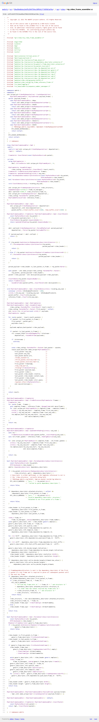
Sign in (95, 3)
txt (91, 719)
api (58, 9)
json (95, 719)
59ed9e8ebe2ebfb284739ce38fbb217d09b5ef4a (33, 9)
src (11, 9)
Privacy (17, 719)
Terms (22, 719)
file (41, 14)
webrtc (5, 9)
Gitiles (12, 719)
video (63, 9)
